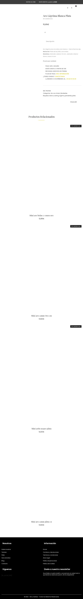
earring (56, 96)
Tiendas (4, 552)
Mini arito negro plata (41, 428)
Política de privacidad (50, 561)
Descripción (50, 41)
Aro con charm (55, 93)
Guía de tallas (6, 558)
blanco (51, 96)
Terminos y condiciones (50, 555)
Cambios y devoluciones (51, 552)
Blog (3, 561)
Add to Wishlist (45, 32)
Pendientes (64, 93)
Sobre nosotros (6, 549)
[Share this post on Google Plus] (79, 104)
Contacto (4, 563)
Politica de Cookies (49, 563)
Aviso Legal (46, 558)
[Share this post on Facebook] (70, 104)
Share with (73, 102)
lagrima (61, 96)
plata (74, 96)
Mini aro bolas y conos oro (41, 215)
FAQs (3, 555)
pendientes (68, 96)
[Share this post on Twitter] (73, 104)
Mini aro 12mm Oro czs (41, 315)
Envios (45, 549)
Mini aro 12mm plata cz (41, 521)
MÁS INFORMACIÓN (62, 74)
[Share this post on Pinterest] (76, 104)
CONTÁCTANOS (60, 76)
